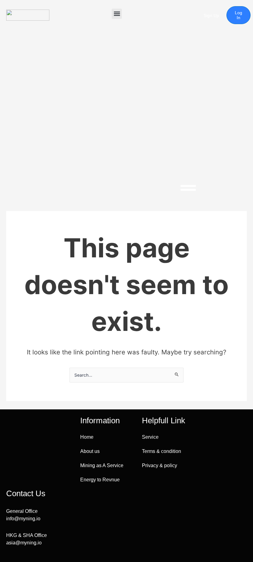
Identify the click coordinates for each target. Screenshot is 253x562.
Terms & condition (161, 451)
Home (86, 437)
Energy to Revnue (100, 479)
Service (150, 437)
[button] (117, 14)
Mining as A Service (101, 465)
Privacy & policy (159, 465)
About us (90, 451)
